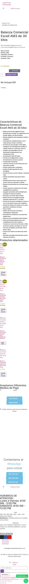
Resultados (5, 574)
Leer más (2, 343)
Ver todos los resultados (9, 577)
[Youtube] (10, 537)
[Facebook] (6, 537)
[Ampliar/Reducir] (1, 581)
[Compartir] (7, 581)
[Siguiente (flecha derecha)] (4, 583)
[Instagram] (2, 537)
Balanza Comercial (19, 47)
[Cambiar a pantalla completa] (4, 581)
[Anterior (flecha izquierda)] (1, 583)
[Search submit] (2, 571)
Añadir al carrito (11, 74)
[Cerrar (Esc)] (10, 581)
